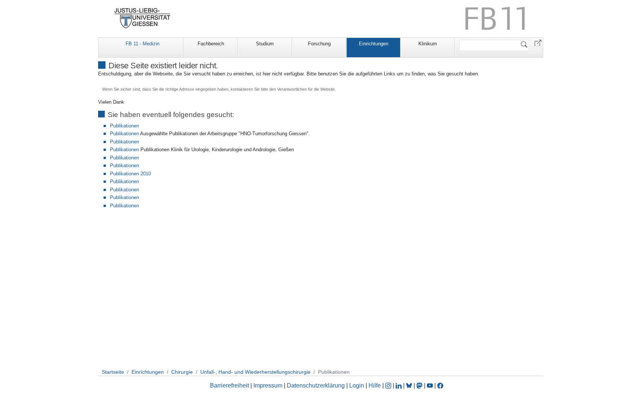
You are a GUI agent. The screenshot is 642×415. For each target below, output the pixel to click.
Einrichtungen (373, 43)
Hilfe (375, 385)
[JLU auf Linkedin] (399, 385)
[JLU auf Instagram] (389, 385)
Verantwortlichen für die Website (306, 89)
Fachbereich (211, 43)
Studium (265, 43)
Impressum (267, 385)
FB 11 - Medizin (142, 43)
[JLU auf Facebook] (440, 385)
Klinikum (427, 43)
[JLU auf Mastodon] (420, 385)
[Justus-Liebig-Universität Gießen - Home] (142, 18)
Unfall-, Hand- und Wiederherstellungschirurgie (255, 372)
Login (357, 385)
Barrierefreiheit (229, 385)
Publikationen (124, 126)
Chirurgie (182, 372)
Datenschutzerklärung (316, 385)
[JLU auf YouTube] (430, 385)
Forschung (319, 43)
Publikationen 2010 (130, 173)
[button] (538, 42)
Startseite (113, 372)
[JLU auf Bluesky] (410, 385)
